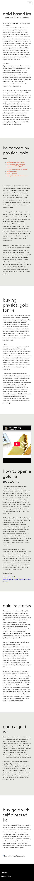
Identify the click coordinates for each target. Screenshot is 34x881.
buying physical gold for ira (16, 167)
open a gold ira (12, 173)
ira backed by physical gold (16, 165)
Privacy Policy (6, 876)
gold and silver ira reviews (15, 162)
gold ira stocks (12, 171)
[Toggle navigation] (29, 3)
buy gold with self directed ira (17, 176)
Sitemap (4, 872)
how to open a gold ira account (17, 169)
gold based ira (17, 13)
